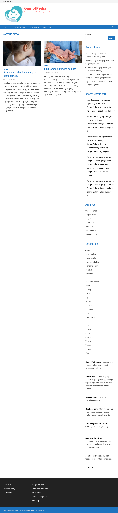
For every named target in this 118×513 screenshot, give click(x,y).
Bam (41, 510)
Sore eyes (89, 337)
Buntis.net (36, 492)
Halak (87, 285)
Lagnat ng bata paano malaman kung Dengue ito (100, 127)
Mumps (88, 301)
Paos (87, 313)
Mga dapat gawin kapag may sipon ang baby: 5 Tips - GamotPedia (99, 103)
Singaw (88, 329)
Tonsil (88, 349)
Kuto (87, 293)
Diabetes (89, 273)
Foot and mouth (92, 281)
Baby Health (90, 254)
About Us (8, 27)
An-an (88, 250)
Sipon (87, 333)
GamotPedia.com (20, 27)
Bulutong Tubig (92, 262)
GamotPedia (35, 8)
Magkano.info (38, 484)
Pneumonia (90, 317)
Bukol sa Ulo (90, 258)
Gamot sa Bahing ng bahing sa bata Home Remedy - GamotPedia (99, 120)
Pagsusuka (90, 305)
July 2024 (89, 218)
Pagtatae (89, 309)
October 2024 (91, 210)
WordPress (34, 510)
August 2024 (90, 214)
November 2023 (92, 234)
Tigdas (5, 69)
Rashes (88, 321)
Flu (86, 277)
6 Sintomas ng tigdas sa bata (60, 68)
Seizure (88, 325)
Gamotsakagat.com (40, 496)
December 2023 (91, 230)
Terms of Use (46, 27)
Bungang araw (91, 266)
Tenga (88, 341)
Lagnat (88, 297)
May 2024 (89, 226)
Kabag (88, 289)
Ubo (87, 353)
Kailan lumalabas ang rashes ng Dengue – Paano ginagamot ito (100, 148)
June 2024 (89, 222)
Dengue (88, 269)
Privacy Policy (34, 27)
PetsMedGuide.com (40, 488)
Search (88, 34)
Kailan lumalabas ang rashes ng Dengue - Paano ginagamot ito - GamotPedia (100, 160)
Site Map (89, 467)
